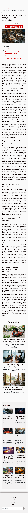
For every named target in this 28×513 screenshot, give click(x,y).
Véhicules (13, 500)
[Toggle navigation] (3, 2)
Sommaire (7, 46)
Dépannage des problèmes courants (12, 55)
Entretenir (8, 8)
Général (13, 504)
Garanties (13, 497)
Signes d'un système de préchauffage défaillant (14, 51)
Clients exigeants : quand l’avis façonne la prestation (14, 365)
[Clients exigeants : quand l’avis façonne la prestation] (14, 356)
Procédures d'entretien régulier (11, 53)
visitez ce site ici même (17, 135)
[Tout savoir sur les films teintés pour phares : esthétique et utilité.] (20, 410)
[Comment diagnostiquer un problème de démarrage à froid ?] (8, 410)
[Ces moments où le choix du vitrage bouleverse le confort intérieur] (14, 379)
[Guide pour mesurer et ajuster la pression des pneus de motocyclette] (20, 450)
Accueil (2, 8)
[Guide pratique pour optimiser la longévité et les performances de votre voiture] (8, 470)
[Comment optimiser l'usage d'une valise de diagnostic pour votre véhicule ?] (8, 430)
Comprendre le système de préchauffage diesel (14, 48)
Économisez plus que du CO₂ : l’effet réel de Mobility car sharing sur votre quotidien (14, 341)
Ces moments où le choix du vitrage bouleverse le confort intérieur (14, 388)
